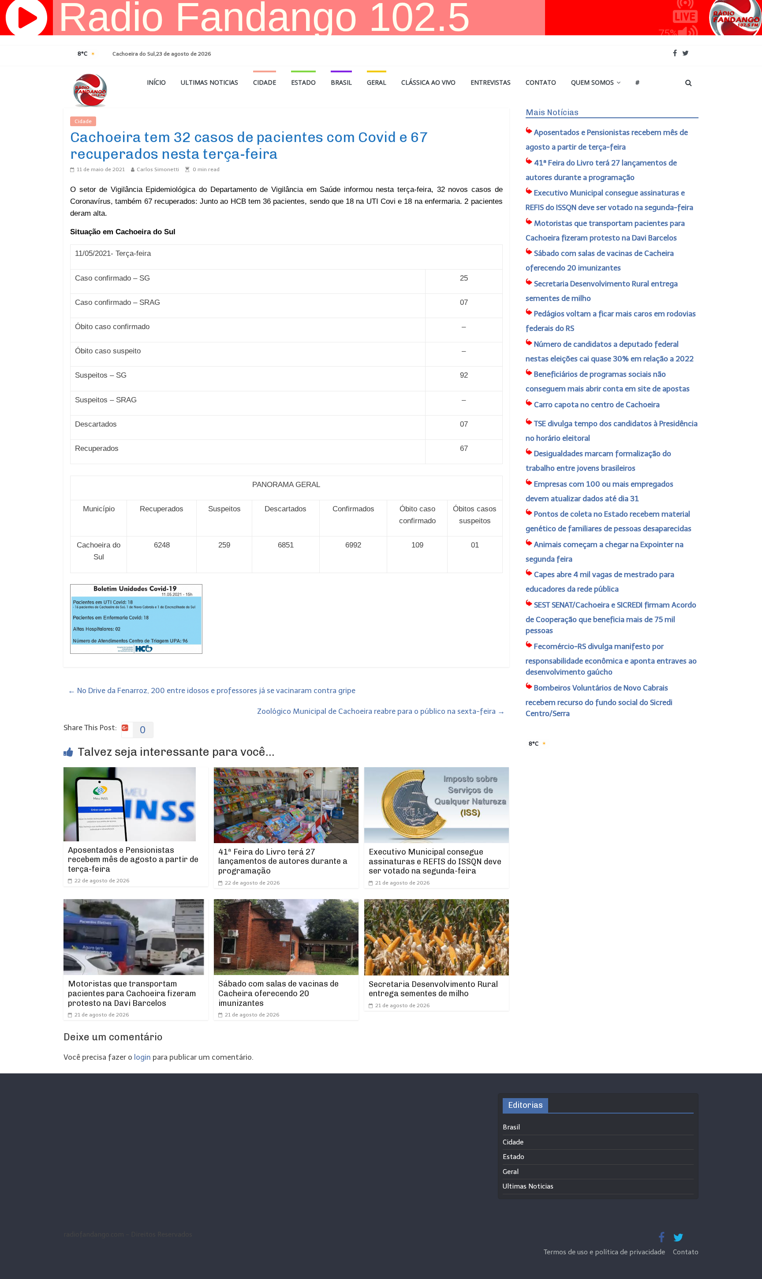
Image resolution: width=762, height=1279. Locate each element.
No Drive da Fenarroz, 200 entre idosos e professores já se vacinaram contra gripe (211, 690)
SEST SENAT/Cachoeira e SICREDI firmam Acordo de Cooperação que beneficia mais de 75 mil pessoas (611, 617)
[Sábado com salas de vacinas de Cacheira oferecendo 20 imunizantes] (286, 904)
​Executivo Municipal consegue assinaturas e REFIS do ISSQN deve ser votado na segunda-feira (435, 861)
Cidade (264, 82)
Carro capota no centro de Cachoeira (597, 404)
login (142, 1057)
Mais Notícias (552, 112)
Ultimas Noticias (209, 82)
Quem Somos (592, 82)
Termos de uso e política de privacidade (605, 1252)
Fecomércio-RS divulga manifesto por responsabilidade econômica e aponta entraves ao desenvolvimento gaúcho (611, 659)
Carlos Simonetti (158, 169)
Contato (541, 82)
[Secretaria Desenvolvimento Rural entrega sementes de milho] (436, 904)
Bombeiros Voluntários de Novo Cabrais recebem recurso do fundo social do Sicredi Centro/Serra (599, 700)
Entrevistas (491, 82)
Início (156, 82)
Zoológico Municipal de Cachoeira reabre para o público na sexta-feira (381, 711)
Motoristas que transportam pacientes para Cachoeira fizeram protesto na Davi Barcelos (132, 993)
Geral (376, 82)
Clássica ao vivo (428, 82)
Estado (303, 82)
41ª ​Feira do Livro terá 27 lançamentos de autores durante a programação (282, 861)
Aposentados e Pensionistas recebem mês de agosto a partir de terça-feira (133, 859)
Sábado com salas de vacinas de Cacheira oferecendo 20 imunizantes (278, 993)
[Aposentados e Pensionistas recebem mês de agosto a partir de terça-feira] (130, 773)
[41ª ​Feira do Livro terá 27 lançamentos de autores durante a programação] (286, 773)
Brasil (341, 82)
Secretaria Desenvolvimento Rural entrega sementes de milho (433, 989)
